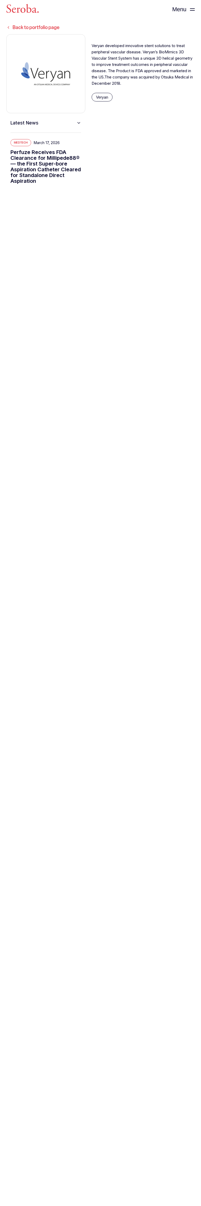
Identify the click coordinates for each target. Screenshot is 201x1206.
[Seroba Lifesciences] (22, 9)
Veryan (102, 97)
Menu (179, 9)
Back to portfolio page (36, 27)
